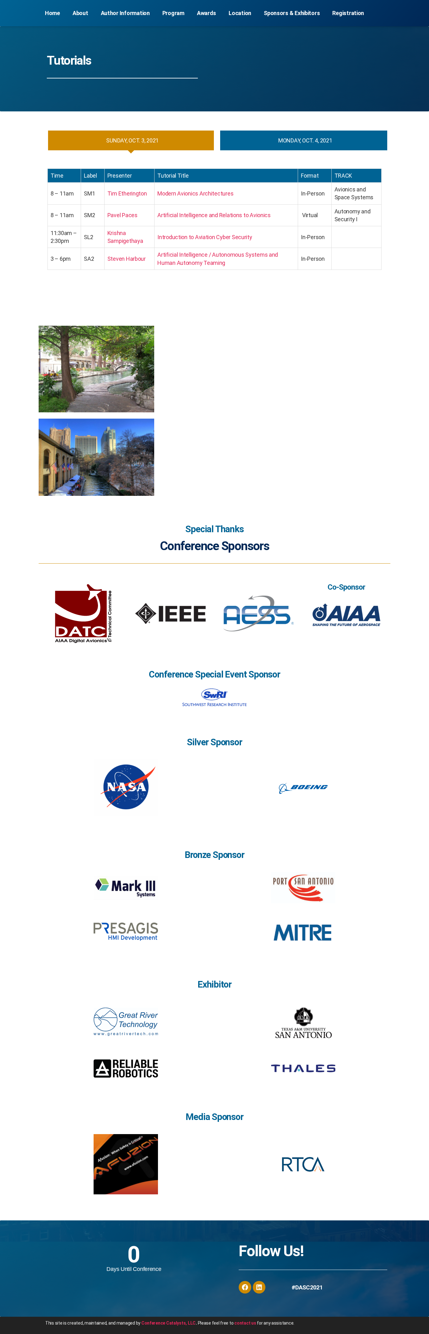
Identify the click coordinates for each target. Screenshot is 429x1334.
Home (52, 13)
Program (173, 13)
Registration (348, 13)
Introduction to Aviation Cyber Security (204, 237)
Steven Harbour (126, 258)
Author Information (125, 13)
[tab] (131, 140)
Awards (206, 13)
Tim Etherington (127, 193)
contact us (245, 1323)
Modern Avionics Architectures (195, 193)
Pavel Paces (122, 215)
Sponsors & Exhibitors (292, 13)
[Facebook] (245, 1287)
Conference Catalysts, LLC (168, 1323)
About (80, 13)
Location (240, 13)
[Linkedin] (259, 1287)
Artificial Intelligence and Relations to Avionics (214, 215)
